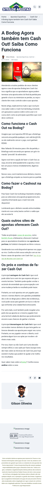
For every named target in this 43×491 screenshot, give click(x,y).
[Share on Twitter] (35, 378)
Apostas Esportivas (18, 17)
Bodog (23, 362)
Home (4, 17)
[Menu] (40, 7)
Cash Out (33, 17)
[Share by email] (40, 378)
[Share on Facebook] (30, 378)
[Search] (35, 7)
